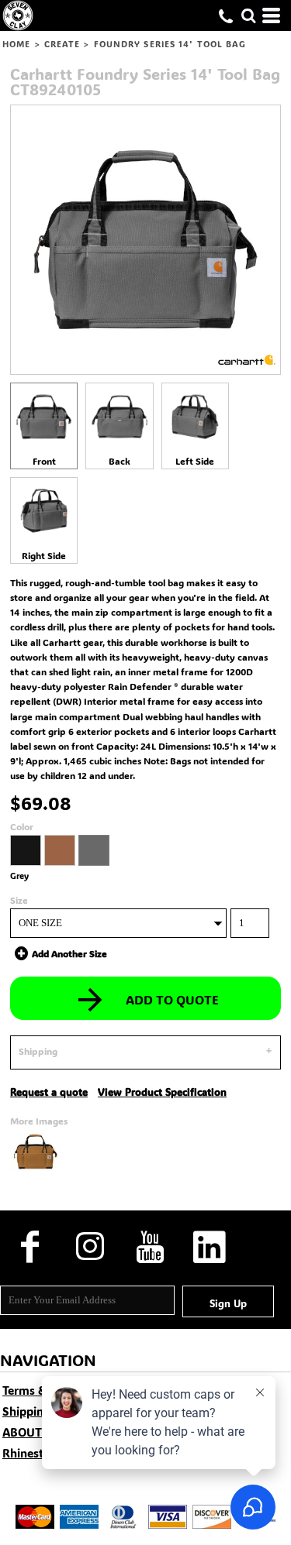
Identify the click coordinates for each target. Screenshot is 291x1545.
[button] (248, 15)
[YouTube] (149, 1247)
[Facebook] (30, 1247)
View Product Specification (162, 1091)
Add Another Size (69, 953)
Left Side (194, 461)
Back (119, 461)
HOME (16, 44)
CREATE (62, 44)
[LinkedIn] (209, 1247)
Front (44, 461)
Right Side (44, 555)
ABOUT (22, 1432)
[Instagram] (89, 1247)
